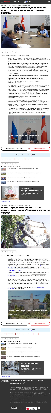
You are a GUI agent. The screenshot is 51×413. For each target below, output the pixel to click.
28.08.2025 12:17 (4, 5)
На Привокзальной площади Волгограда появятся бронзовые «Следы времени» (23, 356)
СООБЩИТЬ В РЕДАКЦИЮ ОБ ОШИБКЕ (17, 383)
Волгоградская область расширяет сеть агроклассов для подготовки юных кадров (24, 172)
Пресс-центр (40, 380)
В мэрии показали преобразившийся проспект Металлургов (19, 347)
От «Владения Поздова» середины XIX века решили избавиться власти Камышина (28, 311)
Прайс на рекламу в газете (20, 380)
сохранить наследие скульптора (17, 268)
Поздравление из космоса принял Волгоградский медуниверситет (21, 177)
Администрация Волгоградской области (9, 48)
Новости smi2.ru (5, 201)
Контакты (12, 380)
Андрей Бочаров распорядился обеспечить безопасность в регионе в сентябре (25, 136)
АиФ (9, 248)
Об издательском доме (32, 380)
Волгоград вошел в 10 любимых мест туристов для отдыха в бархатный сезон (23, 181)
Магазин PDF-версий (14, 382)
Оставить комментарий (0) (39, 148)
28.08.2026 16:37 (4, 205)
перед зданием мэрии (15, 270)
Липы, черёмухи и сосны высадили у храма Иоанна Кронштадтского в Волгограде (24, 351)
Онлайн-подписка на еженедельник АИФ (28, 382)
